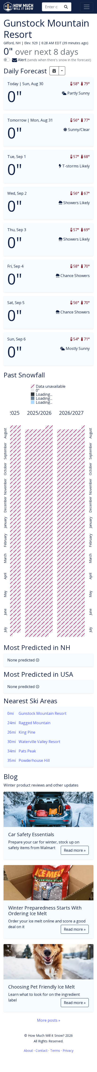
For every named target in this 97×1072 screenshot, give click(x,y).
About (28, 1050)
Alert (54, 59)
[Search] (66, 6)
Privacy (68, 1050)
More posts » (48, 1020)
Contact (42, 1050)
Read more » (75, 850)
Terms (55, 1050)
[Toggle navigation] (86, 7)
